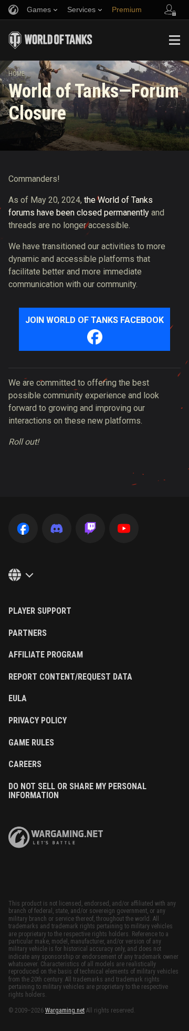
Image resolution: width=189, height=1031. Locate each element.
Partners (27, 633)
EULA (17, 698)
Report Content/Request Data (70, 677)
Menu (174, 40)
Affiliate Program (45, 655)
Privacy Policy (37, 720)
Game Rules (31, 743)
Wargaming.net (65, 1010)
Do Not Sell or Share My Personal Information (77, 791)
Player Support (39, 611)
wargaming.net (55, 837)
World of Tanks (50, 40)
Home (16, 73)
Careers (24, 764)
